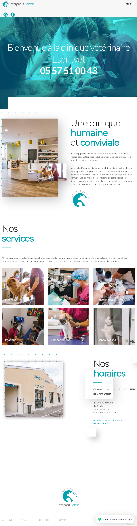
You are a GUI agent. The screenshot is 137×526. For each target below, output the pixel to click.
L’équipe (25, 520)
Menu (129, 4)
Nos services (43, 520)
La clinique (7, 520)
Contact (62, 520)
